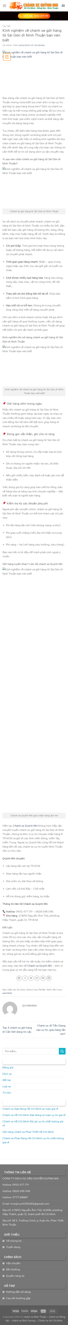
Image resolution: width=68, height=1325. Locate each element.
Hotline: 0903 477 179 (15, 1184)
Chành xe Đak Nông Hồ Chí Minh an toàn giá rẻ (30, 1108)
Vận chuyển (13, 1263)
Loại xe (6, 1086)
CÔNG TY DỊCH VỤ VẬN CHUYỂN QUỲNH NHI (30, 1178)
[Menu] (4, 6)
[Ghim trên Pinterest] (43, 978)
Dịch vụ (7, 1073)
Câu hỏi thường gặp (18, 1298)
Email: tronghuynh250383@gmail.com (25, 1203)
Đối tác (6, 1080)
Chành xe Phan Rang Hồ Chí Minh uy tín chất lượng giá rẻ (33, 1140)
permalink (7, 993)
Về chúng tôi (13, 1240)
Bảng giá (7, 1067)
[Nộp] (62, 1051)
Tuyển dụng (13, 1247)
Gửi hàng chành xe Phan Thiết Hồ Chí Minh (28, 1131)
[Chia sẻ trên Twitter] (31, 978)
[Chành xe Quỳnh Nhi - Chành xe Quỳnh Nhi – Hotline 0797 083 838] (33, 6)
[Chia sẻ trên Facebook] (25, 978)
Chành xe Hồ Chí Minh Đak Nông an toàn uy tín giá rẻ (34, 1115)
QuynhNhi (39, 45)
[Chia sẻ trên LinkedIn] (49, 978)
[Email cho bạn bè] (37, 978)
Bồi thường (13, 1269)
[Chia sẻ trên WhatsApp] (19, 978)
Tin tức (6, 26)
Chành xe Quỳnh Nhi (25, 825)
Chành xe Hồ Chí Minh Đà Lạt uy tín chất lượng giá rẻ (32, 1123)
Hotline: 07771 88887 (15, 1197)
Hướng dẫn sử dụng (18, 1291)
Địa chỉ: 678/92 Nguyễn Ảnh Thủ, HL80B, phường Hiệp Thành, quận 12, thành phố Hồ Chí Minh (32, 1212)
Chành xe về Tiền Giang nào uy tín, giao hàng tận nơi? (51, 1029)
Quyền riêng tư (15, 1275)
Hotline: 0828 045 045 (16, 1191)
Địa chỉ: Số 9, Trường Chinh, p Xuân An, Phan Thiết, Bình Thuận (33, 1222)
